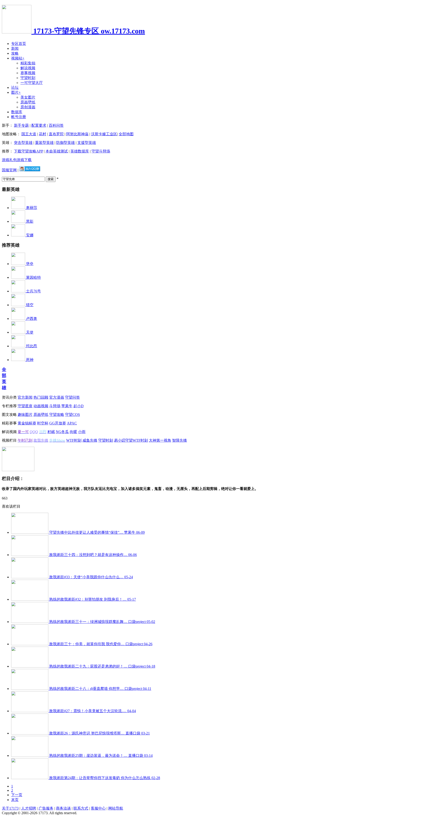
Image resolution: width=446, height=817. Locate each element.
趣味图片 (25, 415)
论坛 (15, 87)
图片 (16, 92)
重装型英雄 (44, 143)
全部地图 (126, 134)
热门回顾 (40, 397)
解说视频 (27, 68)
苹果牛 (66, 406)
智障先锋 (179, 440)
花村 (42, 134)
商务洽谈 (63, 808)
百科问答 (56, 125)
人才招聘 (28, 808)
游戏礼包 (9, 160)
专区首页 (18, 44)
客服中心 (98, 808)
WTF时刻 (74, 440)
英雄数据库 (79, 151)
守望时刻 (27, 78)
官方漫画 (56, 397)
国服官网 (9, 170)
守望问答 (72, 397)
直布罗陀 (56, 134)
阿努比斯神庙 (77, 134)
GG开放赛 (57, 423)
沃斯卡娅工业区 (104, 134)
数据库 (16, 112)
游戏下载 (24, 160)
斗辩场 (54, 406)
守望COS (72, 415)
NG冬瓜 (62, 432)
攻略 (15, 53)
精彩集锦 (27, 63)
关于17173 (10, 808)
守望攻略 (56, 415)
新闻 (15, 48)
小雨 (81, 432)
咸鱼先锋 (89, 440)
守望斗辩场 (101, 151)
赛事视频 (27, 73)
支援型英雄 (86, 143)
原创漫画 (27, 107)
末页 (15, 800)
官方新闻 (25, 397)
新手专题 (21, 125)
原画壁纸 (27, 102)
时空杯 (42, 423)
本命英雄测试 (57, 151)
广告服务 (46, 808)
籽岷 (51, 432)
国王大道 (28, 134)
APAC (72, 423)
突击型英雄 (23, 143)
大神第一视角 (160, 440)
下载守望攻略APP (28, 151)
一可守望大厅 (31, 83)
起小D (78, 406)
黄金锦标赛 (27, 423)
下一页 (16, 795)
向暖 (73, 432)
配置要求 (38, 125)
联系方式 (80, 808)
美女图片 (27, 97)
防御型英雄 (65, 143)
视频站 (17, 58)
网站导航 (115, 808)
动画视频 (40, 406)
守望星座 (25, 406)
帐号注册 (18, 117)
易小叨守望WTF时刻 (131, 440)
